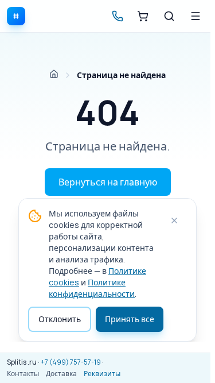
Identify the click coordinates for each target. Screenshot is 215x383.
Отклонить (59, 319)
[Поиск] (169, 16)
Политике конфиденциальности (92, 288)
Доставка (61, 373)
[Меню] (195, 16)
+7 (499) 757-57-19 (71, 362)
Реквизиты (102, 373)
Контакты (23, 373)
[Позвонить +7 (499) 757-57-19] (117, 16)
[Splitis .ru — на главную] (16, 16)
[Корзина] (142, 16)
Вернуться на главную (107, 182)
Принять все (129, 319)
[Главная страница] (53, 74)
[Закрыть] (174, 220)
